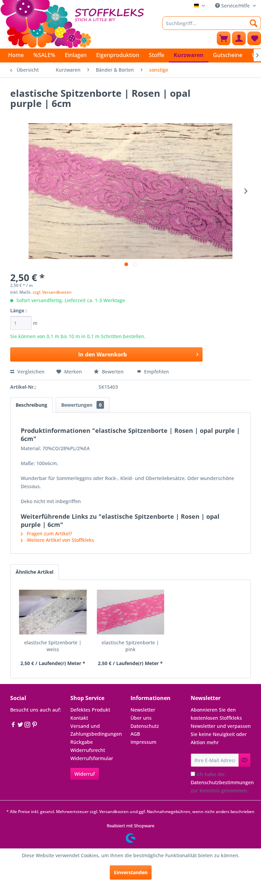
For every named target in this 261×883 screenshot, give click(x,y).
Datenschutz (144, 726)
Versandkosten (114, 811)
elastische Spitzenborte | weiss (53, 645)
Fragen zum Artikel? (48, 533)
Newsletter (142, 709)
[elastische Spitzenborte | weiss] (53, 612)
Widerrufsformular (91, 758)
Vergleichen (30, 371)
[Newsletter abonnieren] (244, 760)
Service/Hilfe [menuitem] (235, 5)
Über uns (141, 718)
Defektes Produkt (90, 709)
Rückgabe (81, 742)
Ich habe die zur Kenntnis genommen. (222, 782)
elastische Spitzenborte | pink (130, 645)
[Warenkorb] (223, 38)
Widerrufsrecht (87, 750)
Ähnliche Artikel (34, 572)
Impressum (143, 742)
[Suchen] (253, 23)
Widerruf (84, 774)
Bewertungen (81, 405)
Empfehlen (156, 371)
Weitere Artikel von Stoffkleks (59, 540)
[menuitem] (211, 23)
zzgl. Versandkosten (52, 292)
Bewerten (113, 371)
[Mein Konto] (239, 38)
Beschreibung (31, 405)
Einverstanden (130, 872)
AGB (135, 734)
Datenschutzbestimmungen (222, 782)
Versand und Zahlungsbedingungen (96, 730)
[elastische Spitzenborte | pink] (130, 612)
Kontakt (79, 718)
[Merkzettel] (254, 38)
